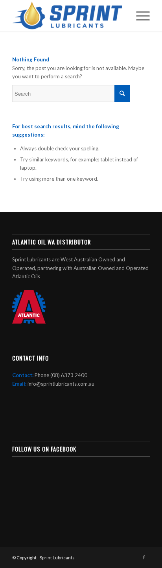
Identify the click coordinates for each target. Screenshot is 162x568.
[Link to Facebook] (144, 557)
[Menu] (139, 15)
